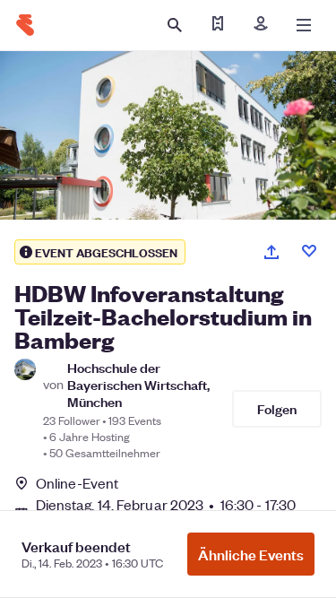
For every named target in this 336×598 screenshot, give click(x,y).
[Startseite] (25, 25)
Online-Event (77, 483)
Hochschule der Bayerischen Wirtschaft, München (138, 385)
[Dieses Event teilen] (271, 252)
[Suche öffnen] (175, 25)
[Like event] (309, 251)
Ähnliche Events (251, 554)
